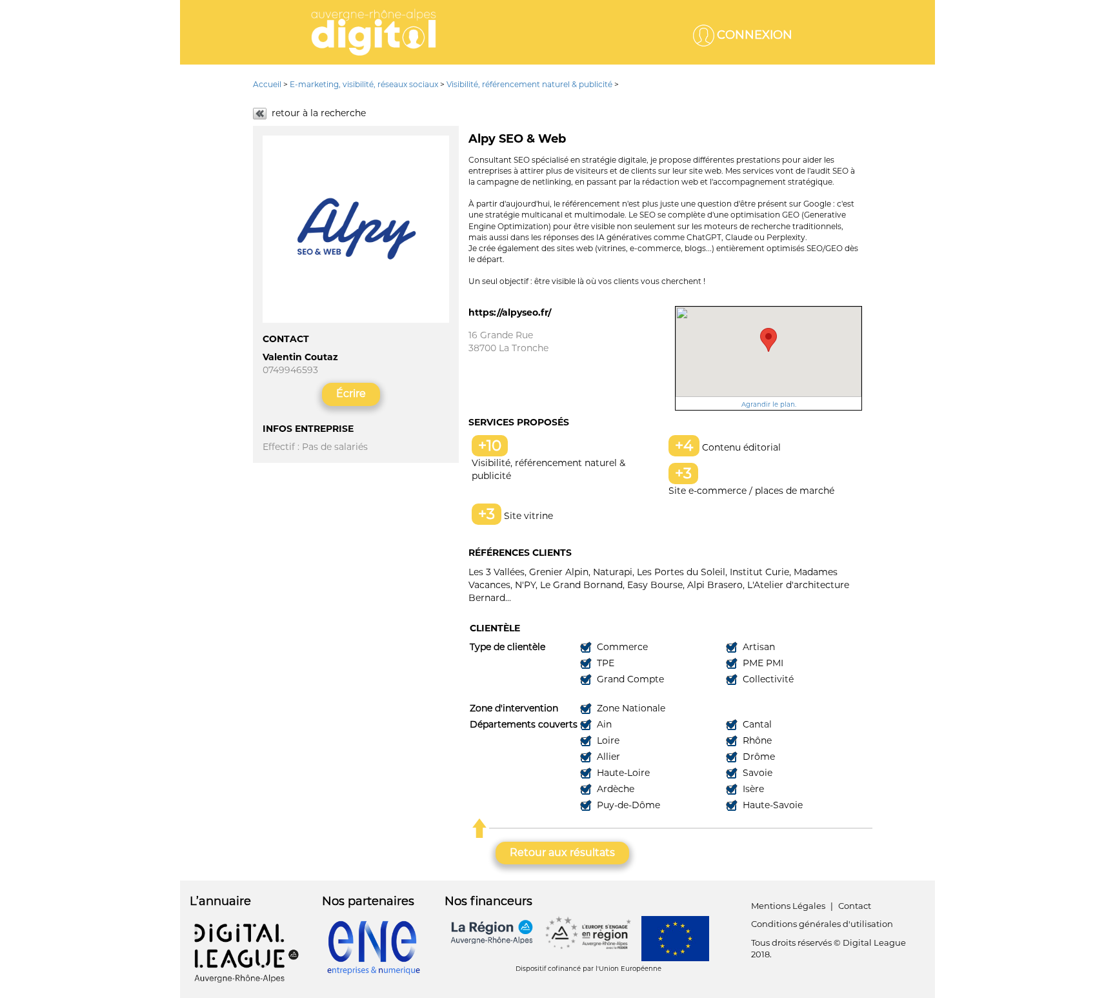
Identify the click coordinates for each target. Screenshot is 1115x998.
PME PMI (761, 663)
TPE (604, 663)
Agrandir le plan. (768, 404)
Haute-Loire (622, 773)
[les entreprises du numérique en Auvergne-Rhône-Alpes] (246, 952)
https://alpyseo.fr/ (509, 312)
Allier (607, 756)
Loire (606, 740)
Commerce (621, 647)
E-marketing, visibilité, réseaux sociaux (364, 84)
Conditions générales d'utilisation (822, 924)
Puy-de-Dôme (627, 805)
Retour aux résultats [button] (562, 852)
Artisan (757, 647)
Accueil (268, 84)
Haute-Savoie (771, 805)
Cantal (756, 724)
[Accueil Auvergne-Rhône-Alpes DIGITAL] (374, 32)
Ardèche (614, 789)
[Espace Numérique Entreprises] (373, 946)
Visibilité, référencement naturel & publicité (529, 84)
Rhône (756, 740)
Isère (752, 789)
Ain (603, 724)
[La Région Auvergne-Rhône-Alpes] (492, 931)
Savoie (756, 773)
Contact (854, 906)
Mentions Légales (788, 906)
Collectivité (767, 679)
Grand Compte (629, 679)
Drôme (757, 756)
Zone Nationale (629, 708)
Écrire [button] (351, 393)
